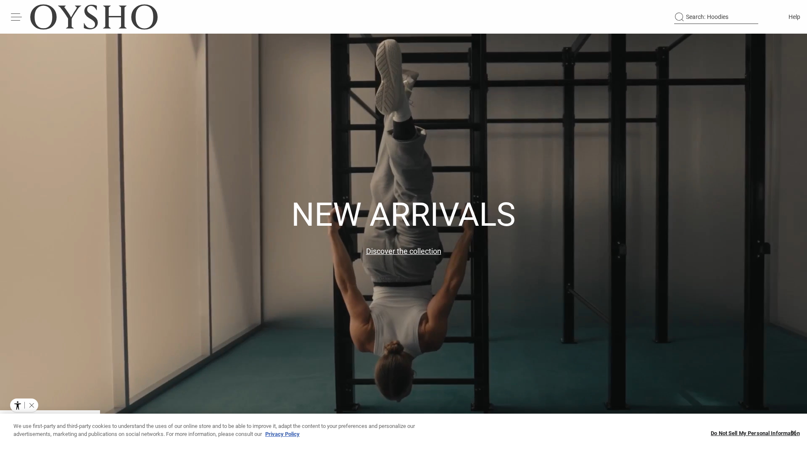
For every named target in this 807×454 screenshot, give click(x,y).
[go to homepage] (94, 17)
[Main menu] (17, 17)
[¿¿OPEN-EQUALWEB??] (24, 405)
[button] (31, 405)
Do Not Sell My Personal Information (755, 433)
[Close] (793, 433)
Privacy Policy (282, 434)
